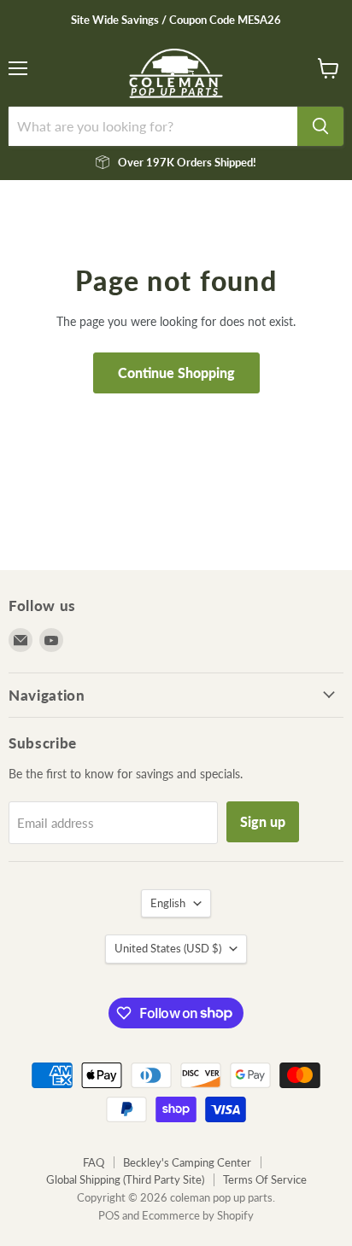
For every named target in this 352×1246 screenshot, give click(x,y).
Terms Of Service (265, 1179)
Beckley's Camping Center (187, 1162)
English (167, 903)
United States (167, 948)
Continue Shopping (176, 372)
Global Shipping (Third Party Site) (125, 1179)
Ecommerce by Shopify (198, 1215)
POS (109, 1215)
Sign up (262, 821)
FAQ (93, 1162)
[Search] (320, 126)
